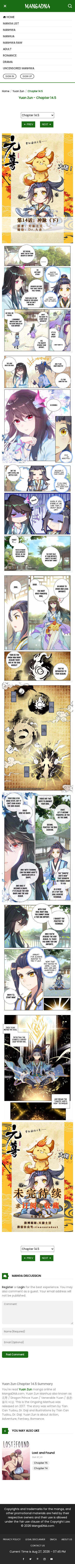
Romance (10, 55)
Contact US (37, 1545)
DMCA (53, 1539)
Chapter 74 (41, 1468)
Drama (8, 62)
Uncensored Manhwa (18, 68)
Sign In (9, 76)
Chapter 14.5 (35, 91)
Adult (7, 49)
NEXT (45, 124)
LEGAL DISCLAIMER (35, 1539)
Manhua (8, 36)
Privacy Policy (12, 1539)
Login (21, 1287)
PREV (29, 124)
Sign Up (27, 76)
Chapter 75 (41, 1463)
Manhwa (9, 30)
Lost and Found (43, 1453)
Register (7, 1287)
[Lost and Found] (17, 1460)
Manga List (11, 23)
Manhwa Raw (12, 43)
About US (66, 1539)
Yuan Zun (18, 91)
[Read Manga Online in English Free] (37, 6)
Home (10, 17)
